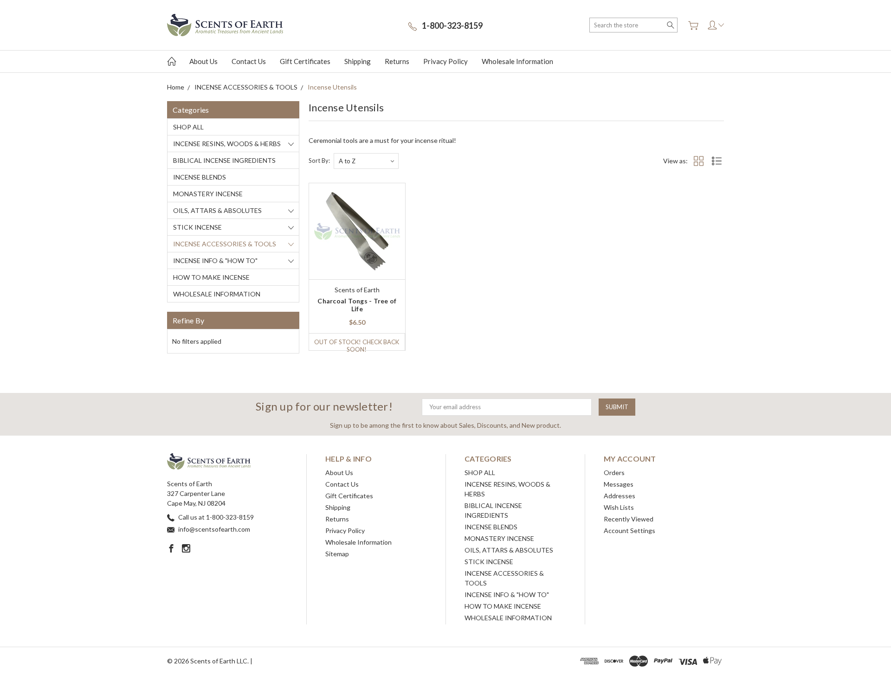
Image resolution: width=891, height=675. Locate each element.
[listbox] (366, 161)
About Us (203, 61)
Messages (618, 484)
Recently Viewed (628, 519)
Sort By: (319, 160)
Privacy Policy (445, 61)
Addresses (619, 496)
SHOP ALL (188, 127)
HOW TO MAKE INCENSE (211, 277)
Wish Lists (619, 507)
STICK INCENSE (197, 227)
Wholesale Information (517, 61)
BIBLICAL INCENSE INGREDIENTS (224, 160)
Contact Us (249, 61)
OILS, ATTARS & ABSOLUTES (217, 210)
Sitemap (337, 554)
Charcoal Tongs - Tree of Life (356, 305)
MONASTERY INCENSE (208, 194)
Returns (397, 61)
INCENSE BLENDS (199, 177)
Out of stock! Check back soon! (356, 344)
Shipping (357, 61)
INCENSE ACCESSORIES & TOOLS (224, 244)
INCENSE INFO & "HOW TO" (215, 260)
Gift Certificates (305, 61)
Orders (614, 472)
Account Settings (629, 530)
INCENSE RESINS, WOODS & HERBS (227, 144)
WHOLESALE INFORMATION (216, 294)
